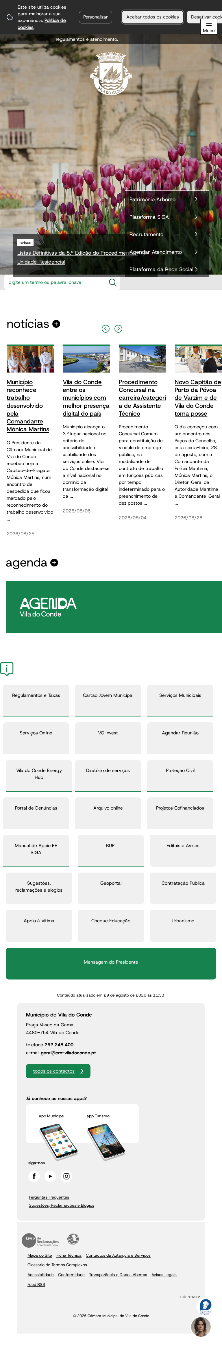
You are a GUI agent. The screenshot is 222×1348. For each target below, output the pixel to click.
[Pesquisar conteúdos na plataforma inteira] (113, 282)
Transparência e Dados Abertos (118, 1274)
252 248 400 (59, 1045)
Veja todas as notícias (28, 324)
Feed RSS (36, 1284)
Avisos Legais (164, 1274)
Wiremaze (190, 1297)
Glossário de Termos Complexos (57, 1264)
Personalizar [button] (95, 17)
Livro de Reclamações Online (40, 1240)
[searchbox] (53, 282)
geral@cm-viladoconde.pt (68, 1053)
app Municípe (51, 1116)
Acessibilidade (73, 1239)
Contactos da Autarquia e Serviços (118, 1255)
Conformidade (71, 1274)
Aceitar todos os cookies (152, 17)
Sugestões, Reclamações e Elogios (61, 1205)
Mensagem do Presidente (111, 962)
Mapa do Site (39, 1255)
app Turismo (98, 1116)
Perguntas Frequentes (49, 1197)
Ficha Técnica (69, 1255)
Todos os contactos (54, 1071)
